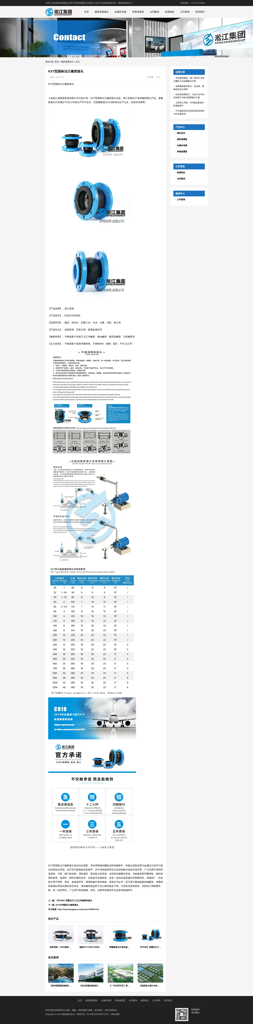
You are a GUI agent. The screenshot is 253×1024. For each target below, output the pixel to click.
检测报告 (169, 12)
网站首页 (181, 133)
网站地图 (115, 1014)
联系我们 (200, 12)
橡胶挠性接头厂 (69, 1014)
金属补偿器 (120, 12)
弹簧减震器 (138, 12)
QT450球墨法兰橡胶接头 (67, 905)
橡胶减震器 (182, 139)
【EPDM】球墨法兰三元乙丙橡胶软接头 (74, 900)
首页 (86, 12)
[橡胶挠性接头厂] (58, 12)
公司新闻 (185, 12)
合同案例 (154, 12)
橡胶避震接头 (102, 12)
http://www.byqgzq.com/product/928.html (78, 909)
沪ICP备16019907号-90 (97, 1014)
